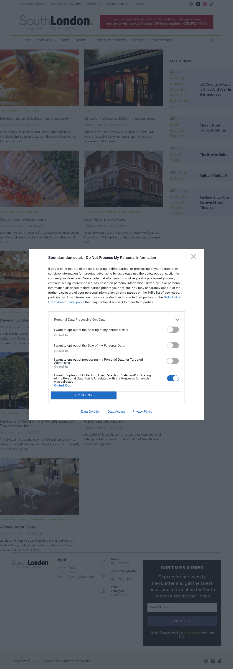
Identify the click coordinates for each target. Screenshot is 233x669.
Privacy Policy (142, 411)
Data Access (116, 411)
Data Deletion (91, 411)
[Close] (195, 258)
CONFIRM (83, 395)
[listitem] (116, 319)
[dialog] (116, 334)
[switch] (173, 330)
